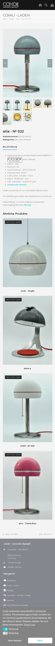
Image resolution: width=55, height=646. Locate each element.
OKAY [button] (40, 640)
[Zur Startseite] (41, 4)
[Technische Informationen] (47, 4)
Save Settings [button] (14, 640)
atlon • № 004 (10, 534)
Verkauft (27, 139)
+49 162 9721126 (14, 563)
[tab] (10, 147)
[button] (5, 629)
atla (16, 139)
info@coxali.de (14, 567)
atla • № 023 (44, 534)
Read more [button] (29, 625)
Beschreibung (10, 147)
